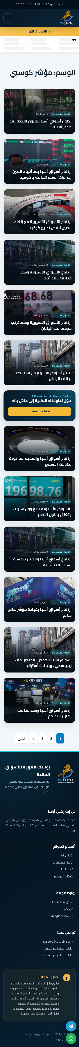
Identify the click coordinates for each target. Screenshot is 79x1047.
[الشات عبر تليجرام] (71, 1026)
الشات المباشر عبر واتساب (58, 955)
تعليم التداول (65, 869)
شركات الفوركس (63, 876)
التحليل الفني (65, 855)
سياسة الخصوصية (62, 916)
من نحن (68, 908)
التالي (21, 738)
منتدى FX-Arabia (62, 902)
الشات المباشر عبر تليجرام (58, 948)
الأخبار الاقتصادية (63, 862)
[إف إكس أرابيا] (66, 18)
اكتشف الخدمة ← (39, 411)
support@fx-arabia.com (58, 941)
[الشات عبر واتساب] (71, 1038)
